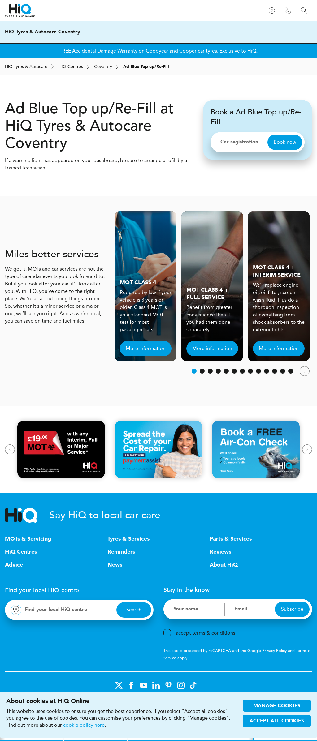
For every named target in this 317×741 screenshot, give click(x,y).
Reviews (220, 552)
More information (146, 348)
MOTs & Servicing (28, 539)
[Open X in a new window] (119, 685)
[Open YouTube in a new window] (143, 685)
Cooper (188, 51)
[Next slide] (305, 371)
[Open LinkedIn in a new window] (156, 685)
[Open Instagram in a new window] (181, 685)
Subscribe (292, 609)
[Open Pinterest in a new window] (168, 685)
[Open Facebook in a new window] (131, 685)
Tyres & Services (128, 539)
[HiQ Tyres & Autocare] (20, 10)
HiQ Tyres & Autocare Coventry (42, 32)
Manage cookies (276, 706)
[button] (194, 371)
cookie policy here (84, 725)
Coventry (103, 66)
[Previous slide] (10, 449)
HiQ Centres (21, 552)
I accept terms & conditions (204, 633)
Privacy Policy (274, 650)
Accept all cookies (277, 721)
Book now (285, 142)
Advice (14, 565)
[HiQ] (27, 515)
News (114, 565)
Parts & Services (231, 539)
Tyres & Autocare (26, 66)
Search (133, 610)
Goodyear (157, 51)
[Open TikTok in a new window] (193, 685)
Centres (71, 66)
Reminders (121, 552)
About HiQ (224, 565)
